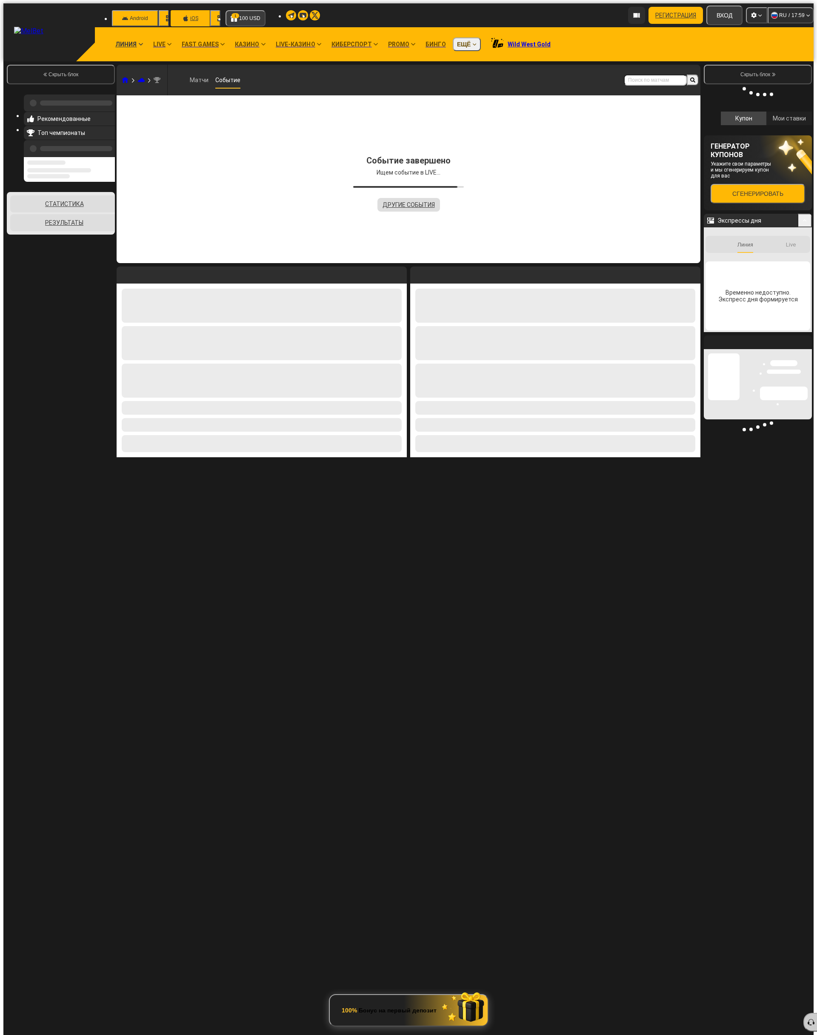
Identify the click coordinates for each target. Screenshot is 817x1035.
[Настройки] (756, 15)
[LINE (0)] (125, 80)
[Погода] (141, 80)
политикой (723, 206)
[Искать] (693, 80)
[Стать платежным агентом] (636, 15)
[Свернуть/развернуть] (805, 484)
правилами (788, 201)
